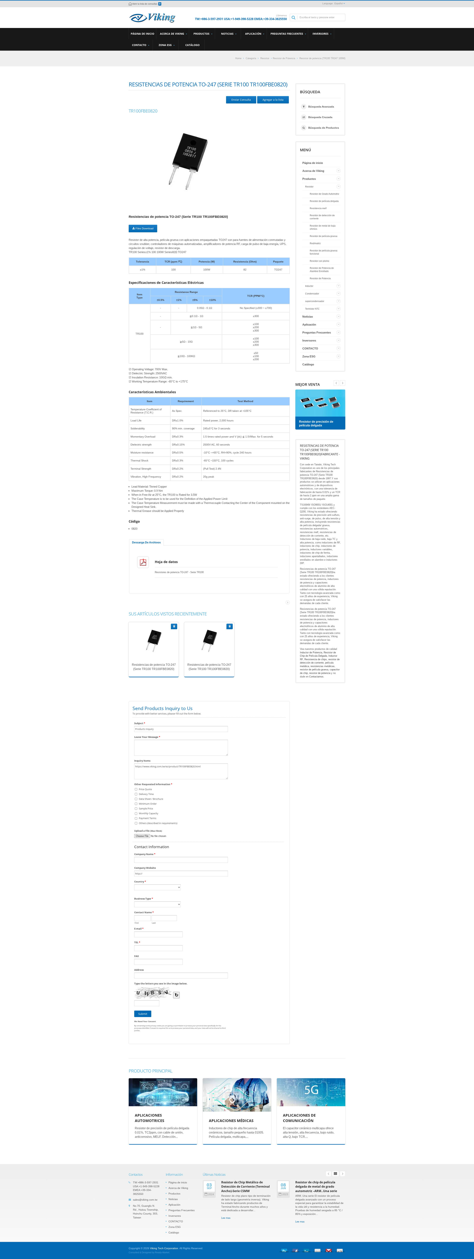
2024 (211, 1194)
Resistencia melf (318, 208)
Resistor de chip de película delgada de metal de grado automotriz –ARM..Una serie (316, 1186)
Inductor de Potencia (311, 652)
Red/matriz (315, 243)
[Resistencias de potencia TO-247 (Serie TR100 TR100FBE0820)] (188, 162)
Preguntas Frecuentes (287, 33)
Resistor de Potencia (284, 58)
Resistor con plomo (319, 261)
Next (336, 383)
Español (338, 3)
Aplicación (253, 33)
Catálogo (192, 45)
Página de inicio (142, 33)
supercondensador (314, 301)
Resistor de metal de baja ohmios (323, 227)
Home (238, 58)
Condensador (312, 293)
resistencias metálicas (323, 666)
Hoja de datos (166, 562)
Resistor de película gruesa (323, 236)
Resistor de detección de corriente (322, 217)
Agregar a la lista (273, 99)
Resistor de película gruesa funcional (323, 252)
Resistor (264, 58)
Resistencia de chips (315, 659)
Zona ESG (165, 45)
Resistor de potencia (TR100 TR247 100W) (322, 58)
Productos (201, 33)
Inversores (321, 33)
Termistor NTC (312, 309)
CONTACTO (139, 45)
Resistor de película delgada (324, 201)
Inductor (309, 286)
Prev (342, 383)
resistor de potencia (319, 673)
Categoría (251, 58)
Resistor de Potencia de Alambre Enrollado (322, 269)
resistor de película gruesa (314, 669)
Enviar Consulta (241, 99)
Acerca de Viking (172, 33)
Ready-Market (162, 1252)
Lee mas (150, 650)
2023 (285, 1194)
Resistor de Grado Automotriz (324, 194)
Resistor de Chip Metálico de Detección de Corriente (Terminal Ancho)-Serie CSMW (245, 1186)
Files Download (144, 228)
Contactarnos (316, 676)
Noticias (227, 33)
